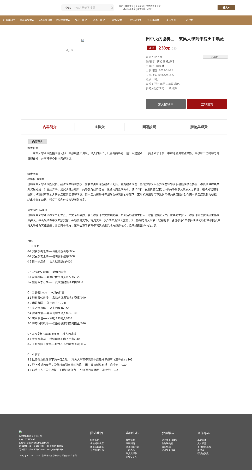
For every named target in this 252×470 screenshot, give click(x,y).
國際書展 (129, 6)
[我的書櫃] (180, 8)
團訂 (121, 6)
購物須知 (130, 440)
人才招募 (201, 443)
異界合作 (201, 440)
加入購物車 (165, 104)
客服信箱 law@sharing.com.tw (34, 442)
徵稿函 (200, 450)
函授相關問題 (132, 446)
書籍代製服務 (204, 446)
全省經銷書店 (97, 443)
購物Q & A (131, 457)
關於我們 (94, 440)
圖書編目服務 (97, 446)
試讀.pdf (215, 57)
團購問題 (130, 443)
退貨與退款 (131, 453)
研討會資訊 (203, 453)
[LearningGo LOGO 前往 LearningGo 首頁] (36, 8)
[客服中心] (209, 8)
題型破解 (139, 6)
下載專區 (130, 450)
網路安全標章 (168, 450)
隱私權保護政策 (169, 440)
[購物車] (194, 8)
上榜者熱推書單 (128, 9)
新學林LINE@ (97, 450)
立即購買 (207, 104)
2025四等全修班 (153, 6)
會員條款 (166, 446)
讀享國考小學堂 (144, 9)
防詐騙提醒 (167, 443)
